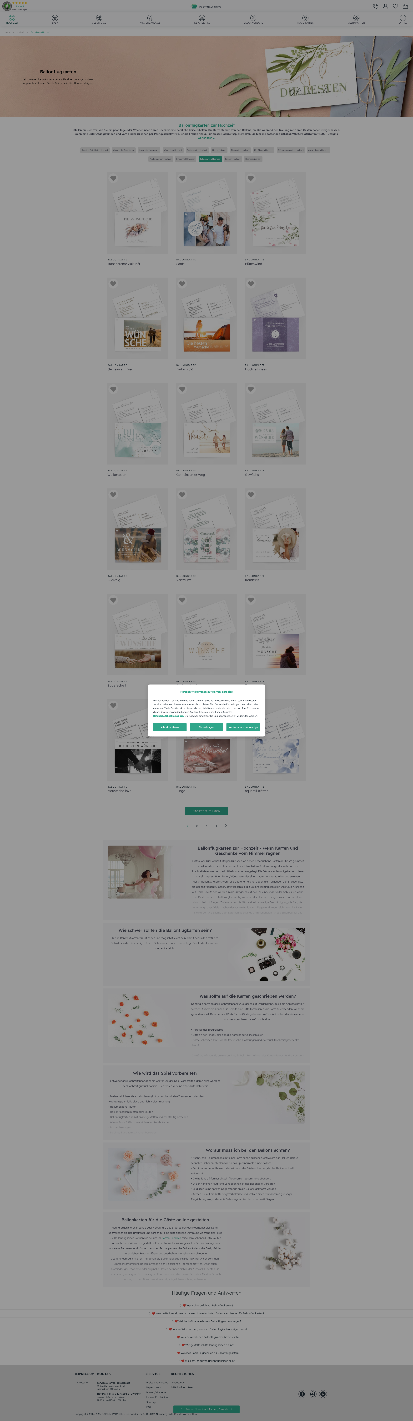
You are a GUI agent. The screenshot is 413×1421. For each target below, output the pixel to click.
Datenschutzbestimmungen (168, 715)
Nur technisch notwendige (243, 727)
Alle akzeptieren (170, 727)
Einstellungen (206, 727)
